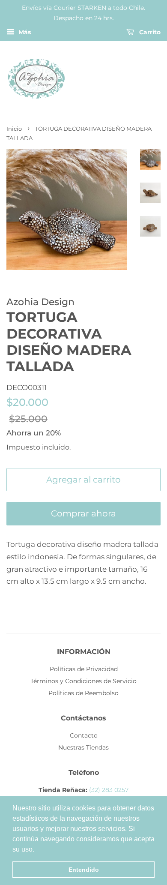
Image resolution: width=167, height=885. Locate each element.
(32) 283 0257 (108, 790)
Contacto (84, 735)
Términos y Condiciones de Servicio (83, 681)
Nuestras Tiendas (83, 747)
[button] (37, 850)
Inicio (14, 129)
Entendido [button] (84, 869)
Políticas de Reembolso (83, 693)
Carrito (149, 32)
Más (24, 32)
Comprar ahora (83, 513)
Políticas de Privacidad (84, 669)
